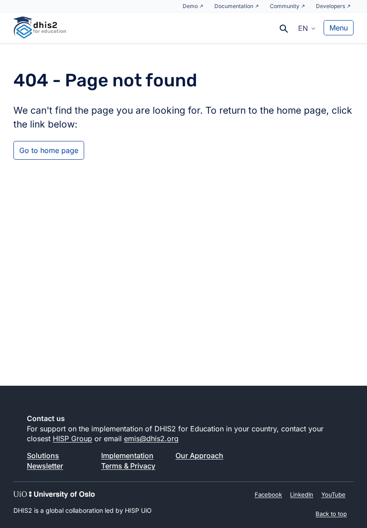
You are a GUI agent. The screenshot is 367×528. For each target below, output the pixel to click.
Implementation (127, 455)
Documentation (233, 6)
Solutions (43, 455)
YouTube (333, 494)
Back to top (331, 513)
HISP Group (72, 438)
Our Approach (199, 455)
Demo (190, 6)
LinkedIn (301, 494)
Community (284, 6)
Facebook (268, 494)
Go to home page (48, 150)
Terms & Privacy (128, 465)
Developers (330, 6)
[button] (307, 27)
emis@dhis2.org (151, 438)
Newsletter (45, 465)
